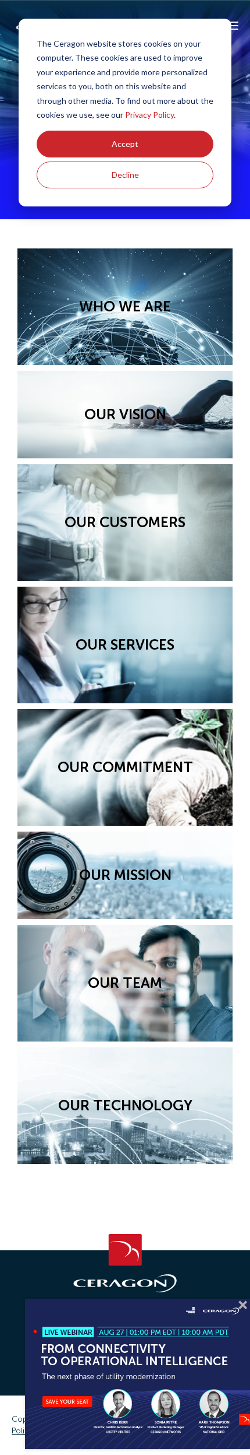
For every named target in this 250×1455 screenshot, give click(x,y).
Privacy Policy (149, 115)
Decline (125, 175)
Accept (125, 144)
